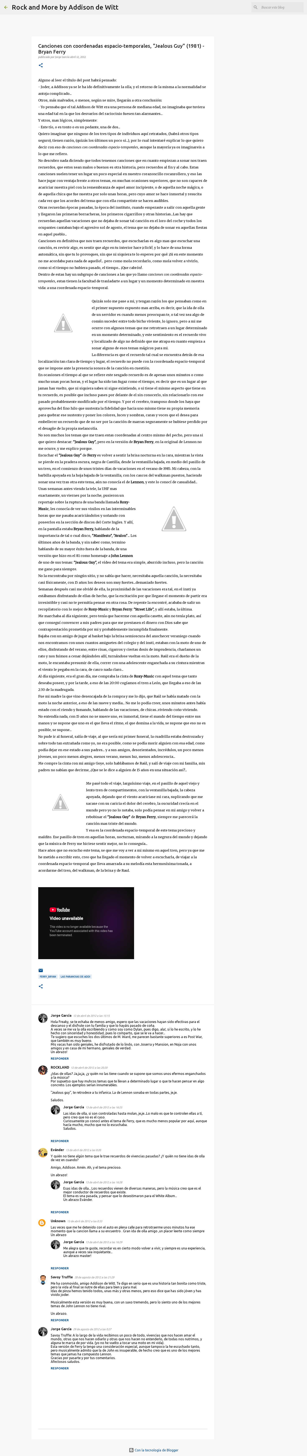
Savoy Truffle (62, 1277)
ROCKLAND (60, 1067)
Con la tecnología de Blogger (156, 1450)
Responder (60, 1058)
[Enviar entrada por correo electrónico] (40, 972)
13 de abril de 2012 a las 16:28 (104, 1182)
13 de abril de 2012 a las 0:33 (84, 1221)
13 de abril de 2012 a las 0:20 (83, 1150)
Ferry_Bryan (48, 976)
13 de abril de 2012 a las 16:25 (104, 1107)
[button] (40, 65)
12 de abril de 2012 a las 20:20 (89, 1067)
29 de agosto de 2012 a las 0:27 (92, 1329)
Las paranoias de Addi (75, 976)
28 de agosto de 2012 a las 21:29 (94, 1277)
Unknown (58, 1221)
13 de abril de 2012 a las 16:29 (104, 1242)
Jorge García (61, 1015)
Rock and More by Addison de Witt (65, 7)
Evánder (57, 1150)
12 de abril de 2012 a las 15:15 (91, 1015)
